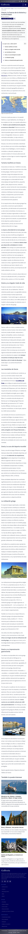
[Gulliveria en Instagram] (24, 1)
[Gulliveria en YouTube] (26, 1)
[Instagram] (8, 881)
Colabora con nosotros (6, 924)
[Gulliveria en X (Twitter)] (19, 1)
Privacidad (14, 932)
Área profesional (5, 919)
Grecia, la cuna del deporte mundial (13, 54)
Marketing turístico (5, 891)
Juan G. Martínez (6, 16)
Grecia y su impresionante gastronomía (14, 60)
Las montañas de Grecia (10, 52)
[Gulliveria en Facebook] (22, 1)
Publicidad (4, 921)
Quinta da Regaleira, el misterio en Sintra (12, 855)
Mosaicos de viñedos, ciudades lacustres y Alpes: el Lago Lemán (11, 797)
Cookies (18, 932)
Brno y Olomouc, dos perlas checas (12, 827)
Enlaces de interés (5, 909)
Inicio (2, 8)
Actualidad (4, 902)
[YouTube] (10, 881)
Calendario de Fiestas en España (8, 911)
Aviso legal (10, 932)
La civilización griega (9, 57)
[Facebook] (5, 881)
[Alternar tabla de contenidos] (24, 44)
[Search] (26, 5)
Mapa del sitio (4, 926)
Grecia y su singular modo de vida (12, 49)
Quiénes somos (5, 886)
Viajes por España (5, 904)
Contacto (3, 889)
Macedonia (4, 75)
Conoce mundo (7, 8)
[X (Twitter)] (2, 881)
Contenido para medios (6, 917)
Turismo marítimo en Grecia (11, 46)
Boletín (3, 896)
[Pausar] (12, 18)
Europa (12, 8)
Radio (3, 893)
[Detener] (14, 18)
